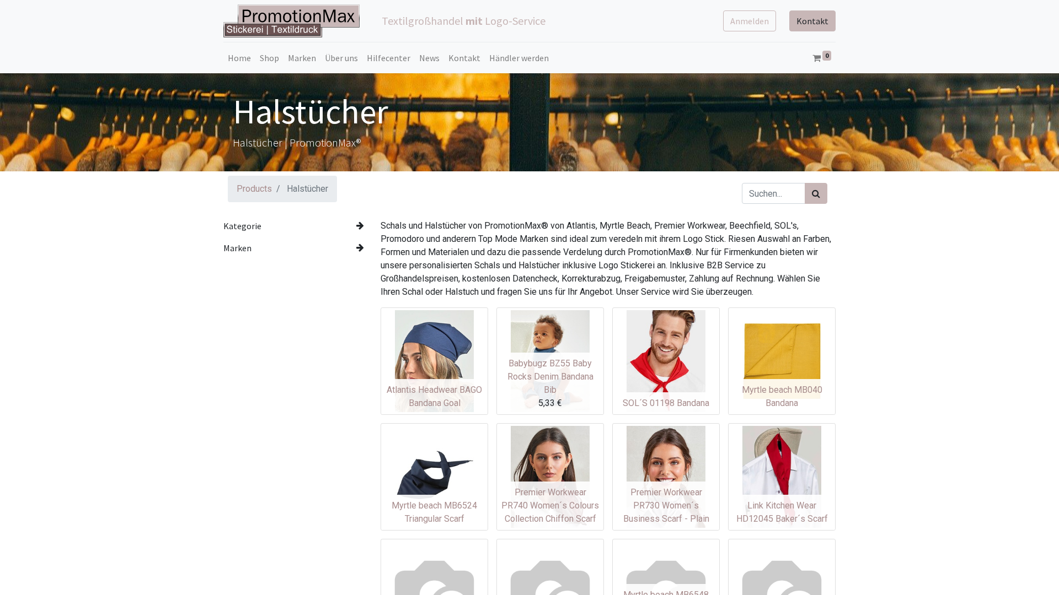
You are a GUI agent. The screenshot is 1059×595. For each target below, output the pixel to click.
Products (254, 188)
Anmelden (749, 20)
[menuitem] (239, 58)
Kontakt (812, 20)
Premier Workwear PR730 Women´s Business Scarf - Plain (666, 505)
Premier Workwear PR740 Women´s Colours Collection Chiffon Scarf (550, 505)
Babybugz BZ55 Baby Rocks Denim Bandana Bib (550, 376)
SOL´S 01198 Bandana (666, 403)
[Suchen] (816, 193)
